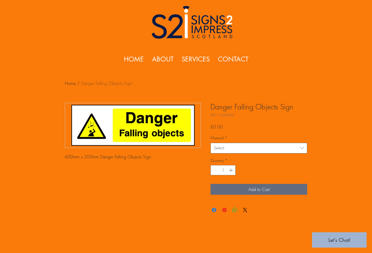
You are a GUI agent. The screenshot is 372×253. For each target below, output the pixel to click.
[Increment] (231, 170)
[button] (196, 59)
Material (219, 137)
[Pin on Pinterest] (224, 210)
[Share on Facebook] (214, 210)
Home (70, 83)
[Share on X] (245, 210)
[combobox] (259, 148)
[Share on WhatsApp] (234, 210)
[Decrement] (214, 170)
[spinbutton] (223, 170)
